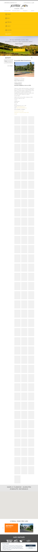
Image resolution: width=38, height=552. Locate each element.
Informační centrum (15, 10)
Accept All (30, 545)
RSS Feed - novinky (32, 57)
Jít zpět (11, 65)
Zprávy (9, 14)
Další (34, 527)
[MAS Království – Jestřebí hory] (9, 540)
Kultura (9, 30)
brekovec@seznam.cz (21, 106)
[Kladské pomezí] (28, 540)
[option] (11, 528)
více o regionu (19, 50)
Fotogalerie (25, 10)
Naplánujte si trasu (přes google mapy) (21, 112)
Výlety (9, 26)
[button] (21, 502)
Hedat (33, 2)
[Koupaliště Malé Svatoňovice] (24, 76)
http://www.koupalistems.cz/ (22, 107)
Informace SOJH (7, 10)
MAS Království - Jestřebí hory (9, 2)
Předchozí (3, 527)
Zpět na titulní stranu (19, 6)
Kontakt (32, 10)
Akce (8, 18)
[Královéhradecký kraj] (22, 540)
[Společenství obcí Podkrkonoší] (16, 540)
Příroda (9, 22)
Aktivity (9, 34)
